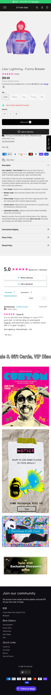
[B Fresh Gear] (25, 397)
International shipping (10, 229)
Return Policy (7, 237)
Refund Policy (7, 245)
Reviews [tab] (8, 292)
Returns (5, 653)
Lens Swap (6, 650)
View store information (8, 141)
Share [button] (9, 335)
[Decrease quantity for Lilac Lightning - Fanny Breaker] (4, 113)
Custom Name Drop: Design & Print (14, 612)
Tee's (4, 637)
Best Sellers (9, 621)
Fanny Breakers (8, 625)
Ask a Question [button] (27, 284)
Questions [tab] (25, 292)
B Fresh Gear (28, 666)
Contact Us (6, 647)
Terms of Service (8, 656)
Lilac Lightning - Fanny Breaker (16, 329)
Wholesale (6, 616)
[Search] (37, 7)
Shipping (4, 81)
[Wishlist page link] (32, 7)
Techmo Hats (7, 631)
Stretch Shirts (7, 628)
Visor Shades (7, 634)
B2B (5, 608)
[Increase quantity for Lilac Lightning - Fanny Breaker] (16, 113)
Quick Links (9, 642)
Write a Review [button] (27, 278)
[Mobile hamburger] (5, 7)
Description (6, 165)
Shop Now (35, 2)
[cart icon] (47, 7)
